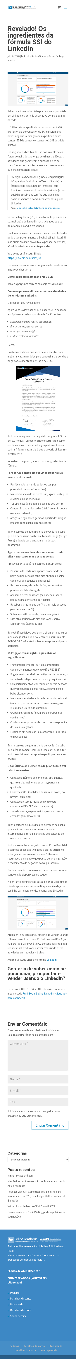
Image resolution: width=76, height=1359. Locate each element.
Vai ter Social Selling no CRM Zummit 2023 (31, 1206)
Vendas (12, 60)
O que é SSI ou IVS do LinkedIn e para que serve (38, 207)
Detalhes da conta (20, 1298)
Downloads (16, 1304)
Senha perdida (18, 1316)
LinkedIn (25, 56)
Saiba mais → (37, 1259)
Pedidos (15, 1293)
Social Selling (56, 56)
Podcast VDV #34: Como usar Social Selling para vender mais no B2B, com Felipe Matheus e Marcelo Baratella (37, 1196)
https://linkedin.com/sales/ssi (25, 258)
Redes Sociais (39, 56)
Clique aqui (15, 1282)
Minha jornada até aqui (20, 1175)
